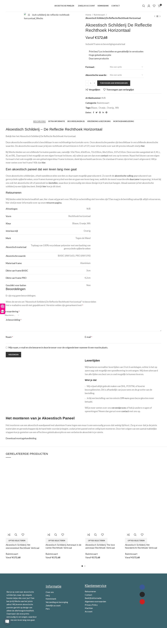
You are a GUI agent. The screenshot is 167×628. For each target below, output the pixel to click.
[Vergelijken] (9, 534)
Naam (9, 337)
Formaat (89, 67)
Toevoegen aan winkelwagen (114, 83)
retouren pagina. (54, 202)
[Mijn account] (148, 5)
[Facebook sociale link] (93, 112)
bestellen (53, 183)
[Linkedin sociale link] (103, 112)
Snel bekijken (16, 534)
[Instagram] (142, 594)
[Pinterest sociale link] (100, 112)
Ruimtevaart (99, 14)
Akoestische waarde (95, 75)
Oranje (102, 107)
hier (143, 146)
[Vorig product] (154, 16)
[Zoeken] (143, 5)
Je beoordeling (13, 319)
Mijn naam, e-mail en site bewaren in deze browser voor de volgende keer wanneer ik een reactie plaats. (58, 347)
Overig (110, 107)
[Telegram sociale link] (106, 112)
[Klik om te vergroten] (29, 15)
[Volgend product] (160, 16)
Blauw (94, 107)
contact (104, 155)
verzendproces (118, 407)
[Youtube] (142, 601)
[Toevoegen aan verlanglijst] (23, 534)
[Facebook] (142, 587)
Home (88, 14)
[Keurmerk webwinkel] (135, 611)
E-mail (88, 337)
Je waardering (12, 311)
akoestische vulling (124, 175)
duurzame (134, 179)
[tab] (39, 121)
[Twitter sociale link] (96, 112)
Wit (117, 107)
